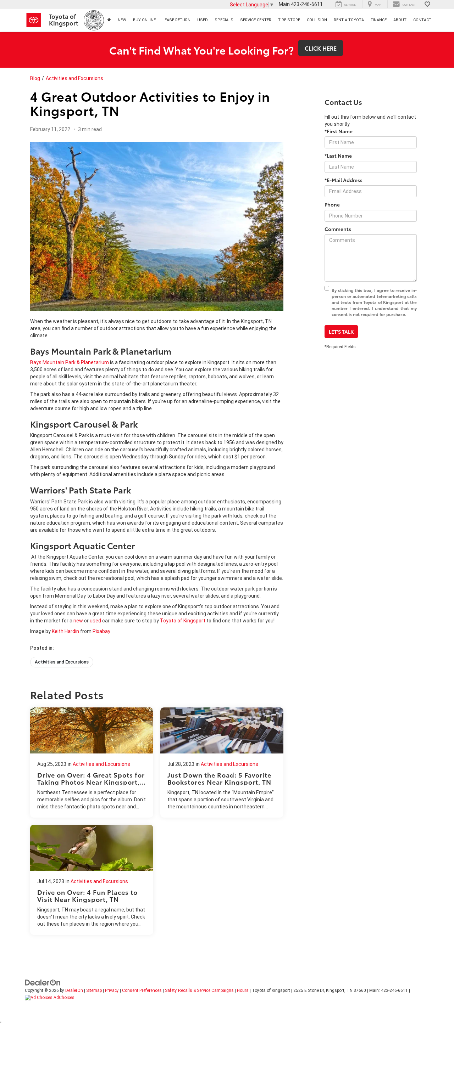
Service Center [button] (255, 20)
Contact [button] (422, 20)
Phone (332, 204)
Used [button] (202, 20)
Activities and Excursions (74, 78)
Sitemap (94, 990)
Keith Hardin (65, 631)
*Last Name (338, 155)
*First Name (339, 131)
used (95, 620)
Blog (35, 78)
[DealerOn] (43, 982)
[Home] (109, 20)
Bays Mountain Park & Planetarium (69, 362)
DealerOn (74, 990)
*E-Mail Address (343, 179)
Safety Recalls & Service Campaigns (199, 990)
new (78, 620)
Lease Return (176, 20)
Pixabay (101, 631)
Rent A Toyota (349, 20)
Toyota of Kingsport (182, 620)
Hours (243, 990)
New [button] (122, 20)
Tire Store (289, 20)
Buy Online (144, 20)
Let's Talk (341, 331)
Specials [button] (224, 20)
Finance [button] (379, 20)
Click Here (321, 48)
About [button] (399, 20)
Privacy (112, 990)
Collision (317, 20)
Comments (338, 228)
